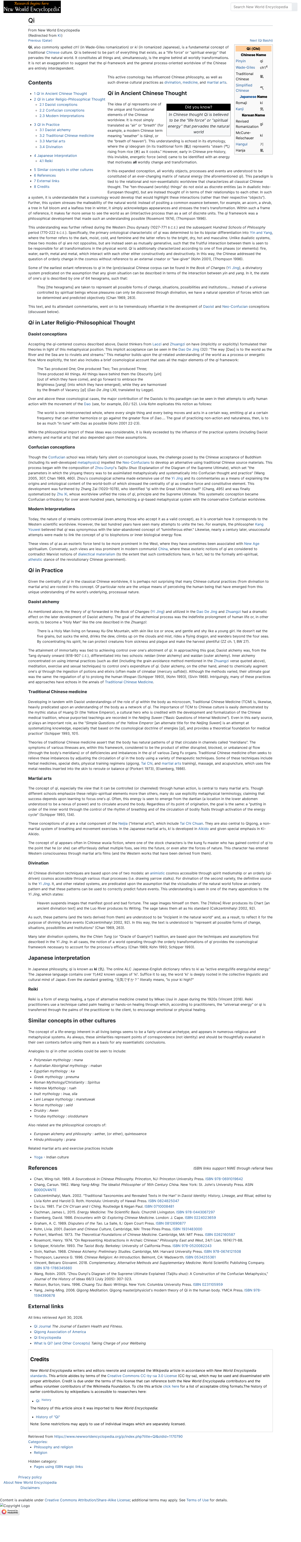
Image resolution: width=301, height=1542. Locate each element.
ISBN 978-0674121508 (222, 1251)
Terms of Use (197, 1500)
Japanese (248, 96)
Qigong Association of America (60, 1332)
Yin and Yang (261, 232)
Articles (74, 7)
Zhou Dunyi (104, 467)
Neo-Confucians (136, 462)
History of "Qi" (48, 1417)
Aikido (203, 828)
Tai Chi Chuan (191, 823)
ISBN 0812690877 (171, 1223)
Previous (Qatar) (40, 40)
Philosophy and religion (53, 1447)
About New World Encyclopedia (30, 1482)
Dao (87, 404)
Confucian (56, 457)
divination (172, 82)
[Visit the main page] (32, 6)
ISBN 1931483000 (187, 1229)
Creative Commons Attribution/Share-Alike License (87, 1500)
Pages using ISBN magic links (58, 1466)
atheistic (35, 559)
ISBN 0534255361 (200, 1257)
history (46, 1399)
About (93, 7)
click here (171, 1386)
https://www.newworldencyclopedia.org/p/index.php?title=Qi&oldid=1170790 (118, 1436)
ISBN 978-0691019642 (224, 1179)
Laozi (157, 344)
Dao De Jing (188, 349)
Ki (59, 35)
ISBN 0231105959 (208, 1284)
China (163, 549)
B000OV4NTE (45, 1190)
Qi (37, 1401)
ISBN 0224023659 (200, 1217)
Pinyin (241, 61)
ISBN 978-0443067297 (195, 1212)
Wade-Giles (245, 67)
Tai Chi (146, 763)
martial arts (216, 82)
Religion (40, 1452)
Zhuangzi (177, 344)
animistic (157, 873)
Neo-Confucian (235, 306)
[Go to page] (294, 7)
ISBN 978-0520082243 (192, 1245)
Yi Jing (233, 268)
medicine (190, 82)
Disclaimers (30, 1487)
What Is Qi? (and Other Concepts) (62, 1343)
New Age (251, 543)
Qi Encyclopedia (47, 1337)
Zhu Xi (62, 494)
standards (38, 1376)
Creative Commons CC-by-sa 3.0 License (142, 1376)
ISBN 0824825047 (163, 1201)
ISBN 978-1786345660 (53, 1268)
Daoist (208, 306)
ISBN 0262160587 (220, 1234)
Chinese (52, 52)
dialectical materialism (96, 554)
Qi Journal (42, 1326)
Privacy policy (30, 1477)
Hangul (241, 144)
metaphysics (88, 462)
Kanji (240, 109)
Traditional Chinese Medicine (129, 682)
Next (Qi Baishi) (261, 40)
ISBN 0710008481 (159, 1206)
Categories (37, 1441)
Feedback (113, 7)
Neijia (123, 823)
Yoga (38, 1157)
